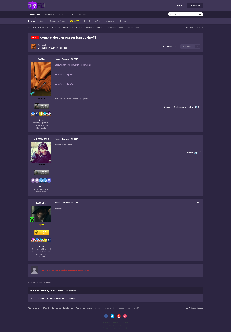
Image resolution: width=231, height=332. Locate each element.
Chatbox (82, 14)
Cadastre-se (195, 5)
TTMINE (189, 107)
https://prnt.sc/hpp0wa (64, 84)
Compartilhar (171, 46)
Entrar (180, 5)
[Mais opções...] (198, 59)
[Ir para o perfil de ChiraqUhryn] (41, 152)
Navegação (35, 14)
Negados (63, 48)
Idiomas (105, 322)
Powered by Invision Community (115, 328)
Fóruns (31, 21)
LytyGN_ (41, 202)
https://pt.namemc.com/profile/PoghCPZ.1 (73, 65)
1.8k (42, 246)
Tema (115, 322)
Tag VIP (87, 21)
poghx (45, 45)
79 (42, 186)
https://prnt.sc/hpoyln (64, 74)
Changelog (111, 21)
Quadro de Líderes (57, 21)
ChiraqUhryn (169, 107)
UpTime (98, 21)
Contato (125, 322)
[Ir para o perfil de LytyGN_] (41, 214)
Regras (123, 21)
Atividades (49, 14)
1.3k (42, 120)
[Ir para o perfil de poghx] (33, 46)
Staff (42, 21)
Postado (66, 59)
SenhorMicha (179, 107)
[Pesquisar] (200, 14)
